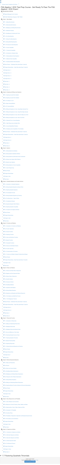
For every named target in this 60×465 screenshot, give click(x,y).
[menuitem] (0, 2)
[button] (0, 1)
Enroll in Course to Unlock (30, 461)
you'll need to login (34, 460)
